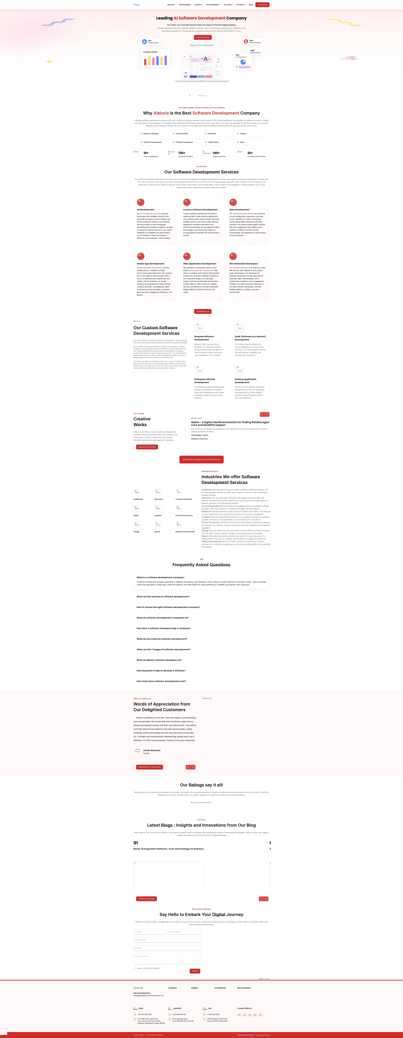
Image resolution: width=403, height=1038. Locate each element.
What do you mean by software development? (162, 638)
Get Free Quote (202, 37)
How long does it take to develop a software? (161, 670)
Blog (251, 4)
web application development (202, 270)
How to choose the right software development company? (168, 607)
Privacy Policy (138, 1035)
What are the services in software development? (163, 596)
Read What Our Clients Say (150, 767)
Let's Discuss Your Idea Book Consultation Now (201, 459)
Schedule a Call (203, 311)
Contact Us (262, 4)
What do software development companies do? (163, 617)
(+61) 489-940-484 (179, 1014)
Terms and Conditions (155, 1035)
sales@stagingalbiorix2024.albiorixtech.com (148, 995)
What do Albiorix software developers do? (159, 660)
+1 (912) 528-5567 (213, 1014)
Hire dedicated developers (239, 268)
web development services (243, 214)
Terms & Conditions (153, 968)
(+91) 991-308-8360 (145, 1014)
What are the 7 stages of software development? (163, 649)
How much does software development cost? (161, 681)
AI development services (150, 214)
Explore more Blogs (146, 899)
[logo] (136, 4)
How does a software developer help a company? (163, 628)
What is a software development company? (160, 577)
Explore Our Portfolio (147, 447)
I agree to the (148, 968)
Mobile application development (149, 268)
